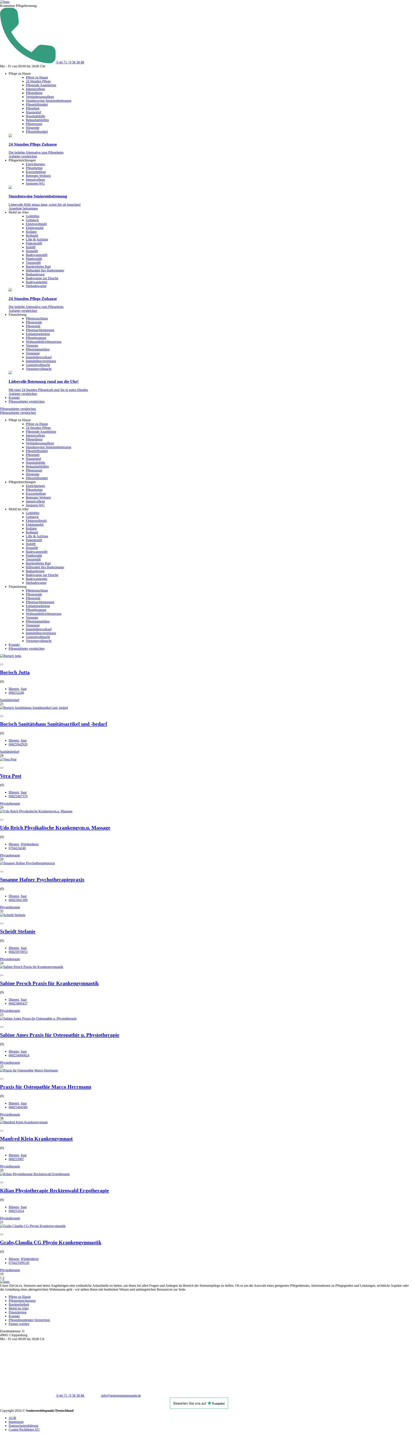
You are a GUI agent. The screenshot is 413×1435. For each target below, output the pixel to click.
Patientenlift (34, 243)
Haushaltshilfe (35, 116)
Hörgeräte (32, 128)
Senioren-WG (35, 183)
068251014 (16, 1211)
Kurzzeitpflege (36, 172)
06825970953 (18, 952)
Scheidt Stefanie (17, 931)
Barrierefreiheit (19, 1304)
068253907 (16, 1159)
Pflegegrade (34, 322)
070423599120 (19, 1263)
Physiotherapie (10, 803)
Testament (33, 353)
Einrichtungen (35, 164)
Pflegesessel (34, 124)
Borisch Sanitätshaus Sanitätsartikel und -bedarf (53, 724)
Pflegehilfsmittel (37, 104)
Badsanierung (35, 274)
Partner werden (19, 1324)
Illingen (14, 689)
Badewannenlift (36, 255)
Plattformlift (34, 259)
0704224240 (17, 848)
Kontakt (14, 397)
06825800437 (18, 1003)
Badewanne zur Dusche (42, 278)
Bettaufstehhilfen (37, 120)
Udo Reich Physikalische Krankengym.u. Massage (55, 827)
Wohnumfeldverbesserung (43, 341)
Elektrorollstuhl (36, 224)
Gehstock (32, 220)
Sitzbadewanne (36, 286)
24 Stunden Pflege (38, 81)
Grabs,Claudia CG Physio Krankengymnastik (50, 1242)
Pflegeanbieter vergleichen (27, 401)
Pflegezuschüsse (37, 318)
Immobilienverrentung (41, 361)
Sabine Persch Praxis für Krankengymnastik (49, 983)
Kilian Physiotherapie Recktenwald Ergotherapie (54, 1190)
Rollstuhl (32, 235)
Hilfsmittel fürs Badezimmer (45, 270)
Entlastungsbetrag (38, 334)
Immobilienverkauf (39, 357)
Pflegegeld (33, 326)
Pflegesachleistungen (40, 330)
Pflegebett (32, 108)
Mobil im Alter (19, 1308)
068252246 (16, 692)
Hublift (30, 247)
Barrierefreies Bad (38, 266)
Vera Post (10, 776)
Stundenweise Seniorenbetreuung (48, 100)
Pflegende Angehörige (41, 85)
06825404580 (18, 1107)
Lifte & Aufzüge (37, 239)
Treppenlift (33, 262)
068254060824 (19, 1055)
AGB (12, 1418)
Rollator (31, 231)
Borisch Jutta (15, 672)
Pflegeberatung (36, 338)
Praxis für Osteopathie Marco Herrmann (45, 1087)
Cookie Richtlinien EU (24, 1429)
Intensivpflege (35, 89)
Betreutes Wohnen (38, 176)
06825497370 (18, 796)
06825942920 (18, 744)
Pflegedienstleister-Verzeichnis (29, 1320)
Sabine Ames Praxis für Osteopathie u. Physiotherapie (59, 1035)
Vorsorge (32, 345)
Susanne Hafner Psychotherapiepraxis (42, 879)
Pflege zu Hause (37, 77)
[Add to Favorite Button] (1, 664)
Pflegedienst (34, 93)
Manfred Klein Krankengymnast (36, 1138)
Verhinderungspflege (40, 97)
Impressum (16, 1422)
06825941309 (18, 900)
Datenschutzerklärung (23, 1425)
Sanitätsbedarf (9, 700)
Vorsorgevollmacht (38, 369)
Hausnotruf (33, 112)
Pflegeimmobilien (38, 349)
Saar (24, 689)
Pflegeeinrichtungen (22, 1300)
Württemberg (30, 844)
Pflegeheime (34, 168)
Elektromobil (34, 228)
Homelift (32, 251)
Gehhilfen (32, 216)
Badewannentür (36, 282)
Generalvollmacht (38, 365)
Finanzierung (17, 1312)
